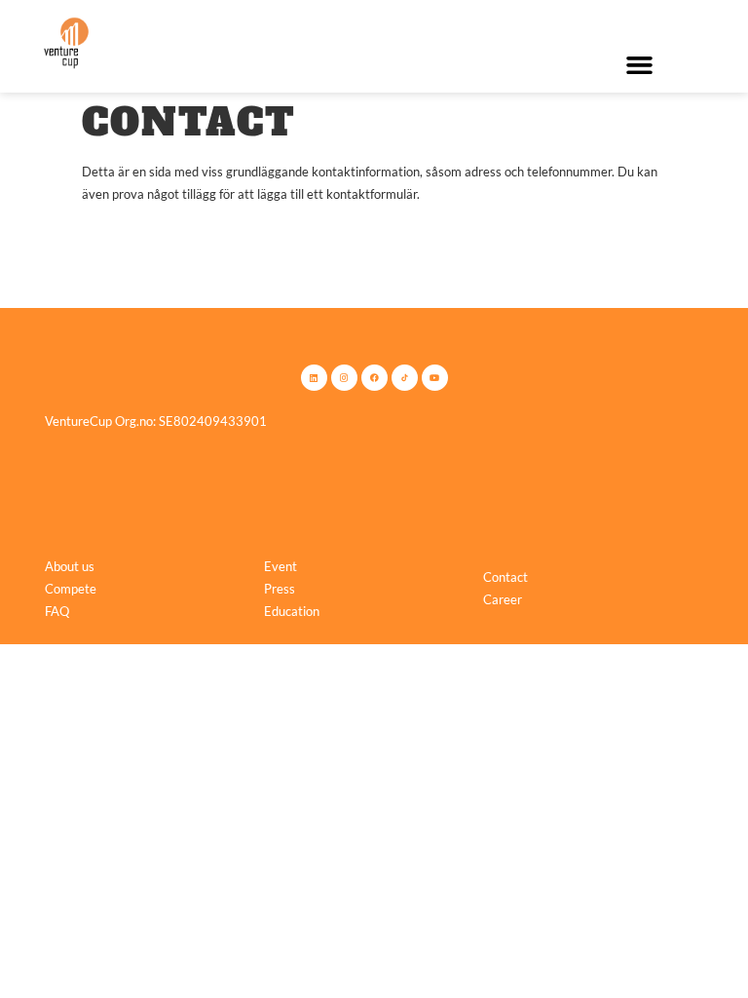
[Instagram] (344, 378)
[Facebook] (374, 378)
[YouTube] (435, 378)
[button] (638, 65)
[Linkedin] (314, 378)
